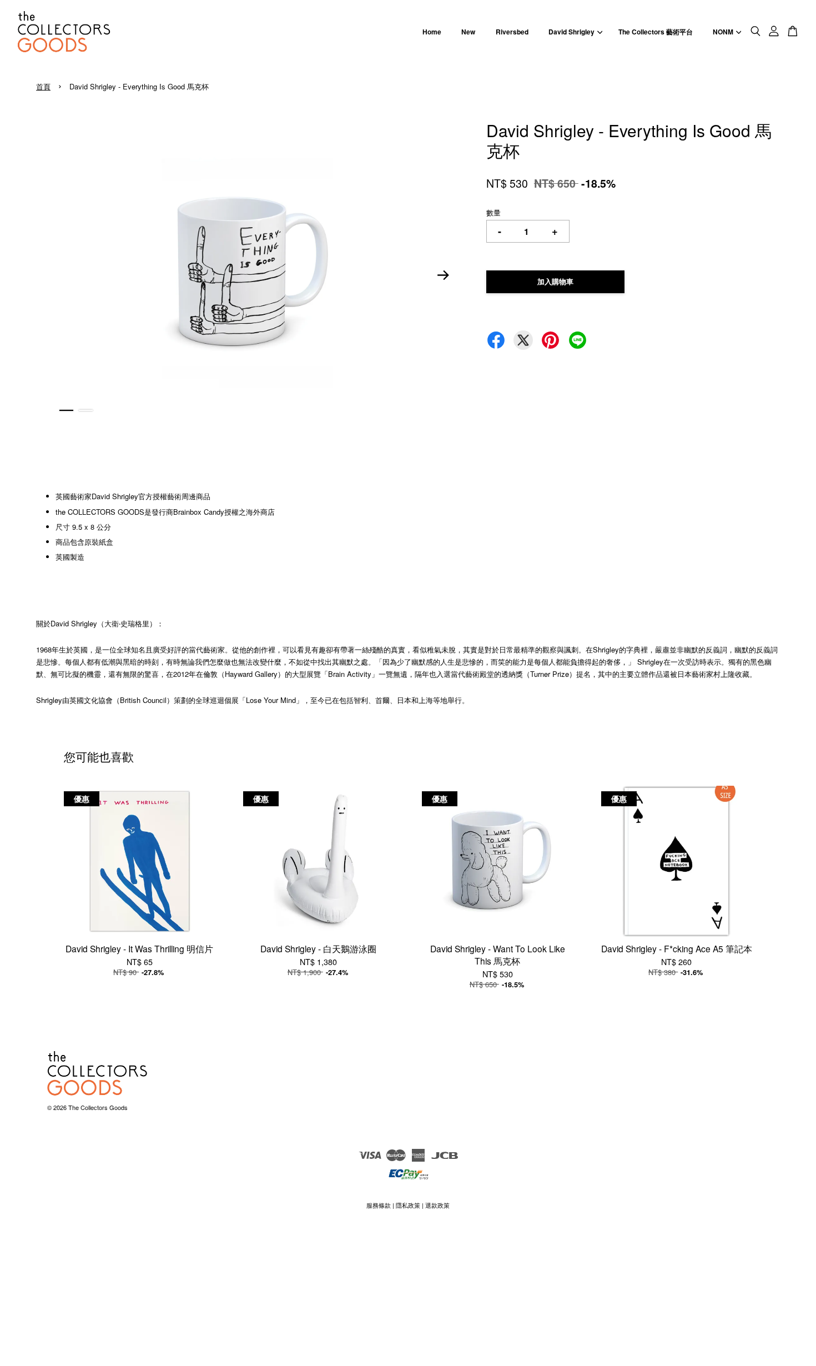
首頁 (43, 86)
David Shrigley (571, 32)
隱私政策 (408, 1205)
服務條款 (378, 1205)
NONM (723, 32)
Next (443, 275)
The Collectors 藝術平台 (655, 32)
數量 (493, 212)
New (468, 32)
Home (431, 32)
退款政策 (437, 1205)
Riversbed (512, 32)
